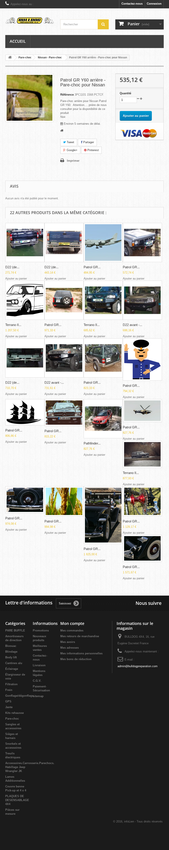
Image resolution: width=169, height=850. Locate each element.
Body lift (11, 657)
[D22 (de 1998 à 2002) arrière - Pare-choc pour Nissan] (24, 242)
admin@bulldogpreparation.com (138, 666)
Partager (88, 142)
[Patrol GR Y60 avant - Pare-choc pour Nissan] (142, 242)
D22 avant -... (132, 325)
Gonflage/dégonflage (19, 695)
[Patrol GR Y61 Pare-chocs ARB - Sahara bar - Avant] (142, 501)
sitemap (38, 696)
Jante (9, 707)
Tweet (70, 142)
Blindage (11, 651)
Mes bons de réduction (76, 659)
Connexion (154, 3)
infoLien (129, 821)
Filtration (11, 684)
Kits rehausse (14, 713)
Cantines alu (13, 663)
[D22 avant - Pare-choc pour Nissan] (142, 300)
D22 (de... (12, 267)
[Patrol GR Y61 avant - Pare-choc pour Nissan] (24, 499)
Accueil (18, 41)
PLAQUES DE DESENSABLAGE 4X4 (17, 800)
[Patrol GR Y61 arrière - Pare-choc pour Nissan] (64, 300)
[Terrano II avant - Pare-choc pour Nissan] (24, 300)
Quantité (125, 93)
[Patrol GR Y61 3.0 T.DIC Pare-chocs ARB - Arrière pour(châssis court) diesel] (103, 515)
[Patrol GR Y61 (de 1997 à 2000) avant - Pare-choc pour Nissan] (24, 412)
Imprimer (73, 160)
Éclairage (11, 668)
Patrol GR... (92, 267)
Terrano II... (13, 325)
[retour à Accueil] (10, 57)
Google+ (71, 150)
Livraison (39, 665)
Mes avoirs (67, 642)
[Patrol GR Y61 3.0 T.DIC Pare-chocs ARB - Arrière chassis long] (142, 548)
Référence (67, 94)
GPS (8, 701)
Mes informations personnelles (81, 653)
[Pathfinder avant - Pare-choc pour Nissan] (103, 418)
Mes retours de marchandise (79, 636)
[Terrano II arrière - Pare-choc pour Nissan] (142, 454)
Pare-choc (12, 718)
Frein (8, 690)
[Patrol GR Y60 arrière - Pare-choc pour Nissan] (103, 242)
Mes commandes (71, 630)
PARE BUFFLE (15, 630)
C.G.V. (37, 680)
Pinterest (92, 150)
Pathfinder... (92, 443)
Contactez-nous (132, 3)
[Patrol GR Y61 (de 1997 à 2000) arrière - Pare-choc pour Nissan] (103, 358)
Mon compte (72, 623)
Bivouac (10, 646)
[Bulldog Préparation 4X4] (29, 20)
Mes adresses (69, 647)
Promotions (41, 630)
